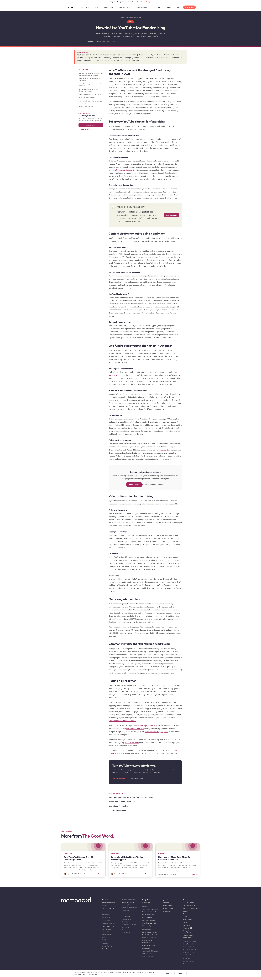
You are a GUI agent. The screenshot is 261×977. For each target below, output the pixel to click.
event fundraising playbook (156, 731)
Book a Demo (189, 7)
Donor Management (149, 912)
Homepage (186, 925)
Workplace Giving (128, 902)
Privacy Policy (82, 974)
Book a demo (90, 125)
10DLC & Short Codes (189, 949)
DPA (184, 964)
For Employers (168, 905)
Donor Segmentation (149, 932)
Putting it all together (86, 106)
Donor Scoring (126, 919)
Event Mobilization (148, 945)
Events (185, 917)
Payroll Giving (126, 910)
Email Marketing (148, 914)
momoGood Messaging (118, 806)
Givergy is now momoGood (188, 932)
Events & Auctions (108, 926)
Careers (169, 7)
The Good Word (124, 7)
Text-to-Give (106, 917)
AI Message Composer (129, 924)
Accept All (181, 973)
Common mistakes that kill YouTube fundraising (91, 102)
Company (156, 7)
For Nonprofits (168, 908)
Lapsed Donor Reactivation (147, 941)
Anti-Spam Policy (188, 955)
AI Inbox (124, 930)
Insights (104, 905)
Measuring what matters (87, 97)
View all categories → (149, 926)
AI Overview (126, 916)
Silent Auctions (106, 929)
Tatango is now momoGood (188, 936)
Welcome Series (147, 954)
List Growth (146, 948)
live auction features (135, 728)
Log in (178, 7)
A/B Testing (125, 927)
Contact (185, 922)
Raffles (104, 937)
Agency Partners (107, 946)
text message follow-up (146, 725)
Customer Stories (189, 905)
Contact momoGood (117, 810)
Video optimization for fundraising (90, 94)
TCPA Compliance (188, 947)
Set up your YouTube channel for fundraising (89, 79)
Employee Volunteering (129, 907)
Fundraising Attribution (150, 935)
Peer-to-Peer (106, 920)
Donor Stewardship (149, 938)
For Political (167, 911)
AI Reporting (126, 932)
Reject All (169, 973)
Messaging (105, 914)
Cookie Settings (92, 974)
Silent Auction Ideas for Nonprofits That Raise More (131, 797)
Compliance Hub (188, 944)
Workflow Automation (149, 923)
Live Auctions (106, 932)
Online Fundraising (148, 920)
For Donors (166, 902)
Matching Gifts (126, 905)
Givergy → (149, 2)
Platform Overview (108, 902)
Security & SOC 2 (188, 952)
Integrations (108, 7)
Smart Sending (126, 922)
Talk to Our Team (118, 778)
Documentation (188, 961)
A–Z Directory (147, 902)
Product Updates (108, 908)
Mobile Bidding (106, 934)
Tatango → (140, 2)
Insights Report (141, 7)
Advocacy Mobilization (150, 951)
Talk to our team (132, 742)
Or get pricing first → (86, 129)
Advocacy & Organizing (150, 909)
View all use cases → (149, 956)
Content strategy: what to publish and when (90, 85)
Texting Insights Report (191, 908)
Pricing (104, 939)
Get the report (171, 215)
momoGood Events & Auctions (122, 802)
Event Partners (107, 949)
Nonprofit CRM (147, 917)
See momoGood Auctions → (155, 484)
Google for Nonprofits (125, 170)
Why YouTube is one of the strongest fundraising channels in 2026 (91, 74)
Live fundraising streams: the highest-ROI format (88, 90)
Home (122, 17)
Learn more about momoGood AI (122, 720)
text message (161, 450)
